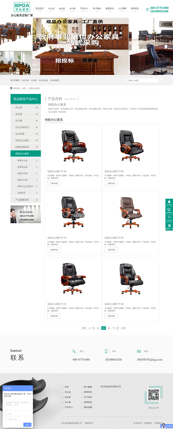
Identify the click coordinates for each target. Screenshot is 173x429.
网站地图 (88, 407)
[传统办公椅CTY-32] (130, 279)
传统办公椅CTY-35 (56, 171)
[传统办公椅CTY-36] (130, 146)
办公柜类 (19, 133)
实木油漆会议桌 (81, 108)
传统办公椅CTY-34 (56, 237)
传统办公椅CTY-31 (56, 303)
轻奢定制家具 (22, 147)
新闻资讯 (109, 9)
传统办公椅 (22, 179)
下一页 (116, 328)
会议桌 (62, 9)
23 (109, 328)
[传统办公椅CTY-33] (130, 212)
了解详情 (54, 183)
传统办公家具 (34, 88)
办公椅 (73, 9)
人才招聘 (122, 9)
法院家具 (21, 192)
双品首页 (40, 9)
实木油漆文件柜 (95, 108)
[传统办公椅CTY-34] (73, 212)
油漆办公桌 (22, 160)
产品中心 (84, 9)
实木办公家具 (22, 140)
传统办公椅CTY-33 (113, 237)
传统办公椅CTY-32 (113, 303)
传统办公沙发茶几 (25, 186)
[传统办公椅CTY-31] (73, 279)
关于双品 (88, 397)
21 (98, 328)
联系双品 (135, 9)
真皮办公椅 (107, 108)
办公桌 (51, 9)
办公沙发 (25, 80)
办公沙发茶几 (22, 127)
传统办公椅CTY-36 (113, 171)
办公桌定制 (54, 80)
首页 (24, 88)
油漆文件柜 (22, 173)
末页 (123, 328)
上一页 (92, 328)
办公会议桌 (43, 80)
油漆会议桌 (22, 166)
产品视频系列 (22, 199)
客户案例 (97, 9)
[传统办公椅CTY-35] (73, 146)
